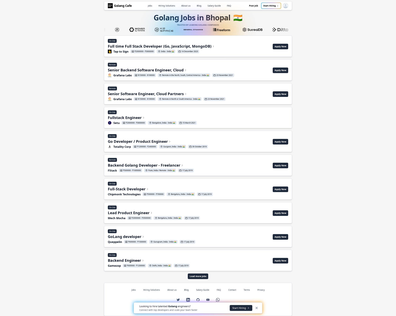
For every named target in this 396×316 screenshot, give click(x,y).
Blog (199, 5)
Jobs (150, 5)
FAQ (229, 5)
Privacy (261, 289)
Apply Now (280, 46)
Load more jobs (198, 276)
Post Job (253, 5)
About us (186, 5)
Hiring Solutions (166, 5)
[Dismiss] (257, 308)
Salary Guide (214, 5)
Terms (247, 289)
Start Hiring (269, 5)
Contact (232, 289)
